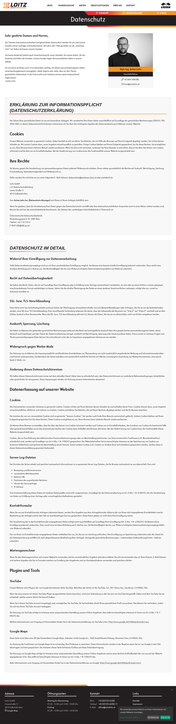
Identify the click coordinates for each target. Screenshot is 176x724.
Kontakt (130, 5)
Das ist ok (165, 717)
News (50, 5)
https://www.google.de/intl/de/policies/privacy (128, 622)
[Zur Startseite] (16, 5)
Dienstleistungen (100, 5)
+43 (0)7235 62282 (106, 700)
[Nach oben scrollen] (172, 689)
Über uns (117, 5)
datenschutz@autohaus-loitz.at (82, 177)
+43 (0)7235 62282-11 (108, 704)
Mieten (82, 5)
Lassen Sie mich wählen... (129, 717)
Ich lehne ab (153, 717)
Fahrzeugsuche (66, 5)
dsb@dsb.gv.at (23, 225)
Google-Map (12, 710)
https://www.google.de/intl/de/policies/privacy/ (120, 663)
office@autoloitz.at (106, 707)
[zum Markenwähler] (166, 4)
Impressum (137, 704)
